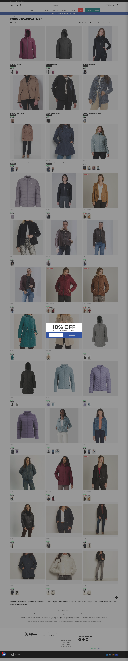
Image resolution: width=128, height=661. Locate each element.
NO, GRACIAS (72, 335)
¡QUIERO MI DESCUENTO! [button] (56, 335)
